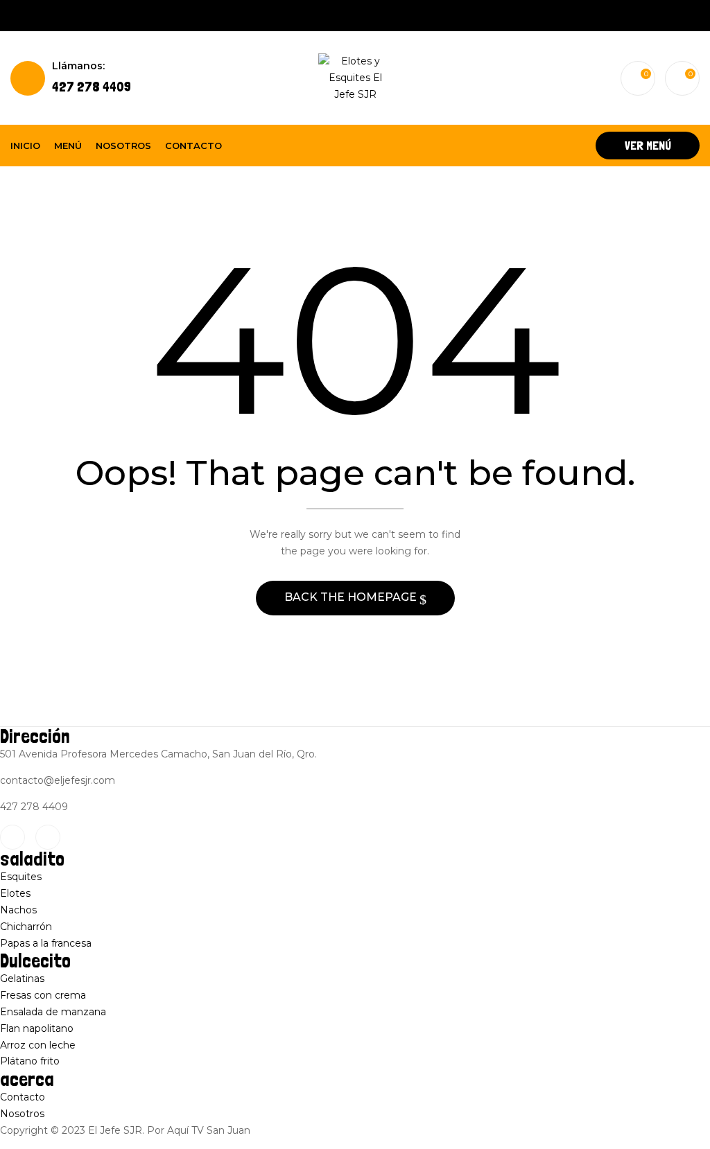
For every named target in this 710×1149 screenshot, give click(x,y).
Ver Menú (648, 145)
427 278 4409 (91, 77)
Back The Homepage (351, 597)
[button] (682, 78)
